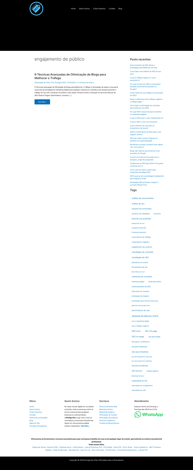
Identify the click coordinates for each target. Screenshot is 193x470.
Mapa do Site (34, 423)
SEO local (136, 331)
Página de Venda (39, 447)
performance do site (141, 310)
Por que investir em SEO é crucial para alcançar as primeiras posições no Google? (145, 86)
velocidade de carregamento (142, 385)
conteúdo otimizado (139, 228)
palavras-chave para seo (141, 305)
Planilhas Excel (65, 447)
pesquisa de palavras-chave (145, 316)
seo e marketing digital (140, 321)
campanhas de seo (138, 223)
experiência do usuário (140, 262)
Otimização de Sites (42, 82)
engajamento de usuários (142, 247)
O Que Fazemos (35, 412)
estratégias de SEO (140, 257)
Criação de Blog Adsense (109, 423)
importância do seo (138, 272)
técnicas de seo (138, 376)
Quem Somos (34, 409)
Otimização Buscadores (108, 418)
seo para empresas (139, 347)
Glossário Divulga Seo (38, 426)
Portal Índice (111, 450)
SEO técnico (137, 371)
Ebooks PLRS (52, 447)
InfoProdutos (78, 447)
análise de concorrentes (143, 198)
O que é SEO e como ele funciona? (143, 122)
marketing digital (138, 282)
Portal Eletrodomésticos (127, 450)
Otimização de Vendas (108, 415)
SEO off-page (151, 331)
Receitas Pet (74, 450)
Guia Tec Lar (85, 450)
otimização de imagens (140, 296)
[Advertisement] (96, 34)
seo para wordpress (140, 366)
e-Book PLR (143, 450)
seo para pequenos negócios (141, 361)
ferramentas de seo (139, 267)
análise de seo (138, 204)
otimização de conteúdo (140, 291)
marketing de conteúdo (142, 276)
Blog (31, 420)
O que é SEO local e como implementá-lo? (146, 118)
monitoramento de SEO (141, 287)
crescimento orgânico (140, 242)
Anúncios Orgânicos (107, 420)
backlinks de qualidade (141, 219)
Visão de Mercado (60, 450)
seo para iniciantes (140, 352)
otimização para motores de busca (145, 301)
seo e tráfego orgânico (140, 326)
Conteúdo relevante (139, 232)
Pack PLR (117, 447)
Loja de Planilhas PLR (93, 447)
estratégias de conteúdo (142, 252)
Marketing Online (106, 409)
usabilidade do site (139, 381)
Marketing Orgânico (107, 412)
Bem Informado (98, 450)
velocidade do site (139, 390)
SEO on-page (138, 336)
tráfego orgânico (152, 371)
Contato (32, 415)
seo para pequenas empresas (141, 357)
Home (31, 406)
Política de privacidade (38, 418)
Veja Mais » (42, 102)
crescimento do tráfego (141, 237)
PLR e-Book (127, 447)
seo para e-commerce (141, 342)
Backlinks (157, 214)
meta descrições (154, 282)
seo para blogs (154, 337)
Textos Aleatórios (141, 447)
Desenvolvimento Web (108, 406)
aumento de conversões (141, 209)
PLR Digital (107, 447)
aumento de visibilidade (141, 214)
